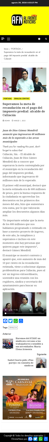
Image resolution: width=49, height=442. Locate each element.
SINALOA (13, 327)
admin (7, 121)
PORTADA (7, 98)
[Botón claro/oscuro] (40, 39)
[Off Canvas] (2, 39)
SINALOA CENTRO (21, 98)
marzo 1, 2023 (20, 121)
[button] (8, 39)
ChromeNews (17, 438)
